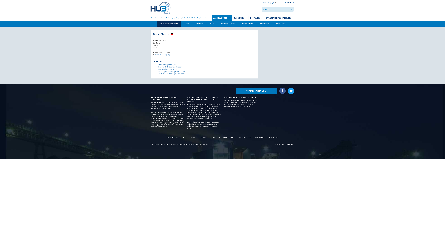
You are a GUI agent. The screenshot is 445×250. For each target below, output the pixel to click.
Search (266, 9)
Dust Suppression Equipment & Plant (171, 71)
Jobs (212, 24)
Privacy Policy (279, 144)
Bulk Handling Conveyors (167, 64)
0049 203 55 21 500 (162, 52)
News (187, 24)
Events (199, 24)
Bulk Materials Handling (278, 18)
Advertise (280, 24)
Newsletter (247, 24)
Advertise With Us (255, 90)
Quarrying (238, 18)
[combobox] (280, 9)
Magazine (264, 24)
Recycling (255, 18)
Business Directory (169, 24)
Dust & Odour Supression (167, 69)
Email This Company (162, 54)
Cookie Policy (290, 144)
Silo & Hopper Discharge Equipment (171, 74)
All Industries (220, 18)
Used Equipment (228, 24)
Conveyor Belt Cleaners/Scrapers (170, 67)
